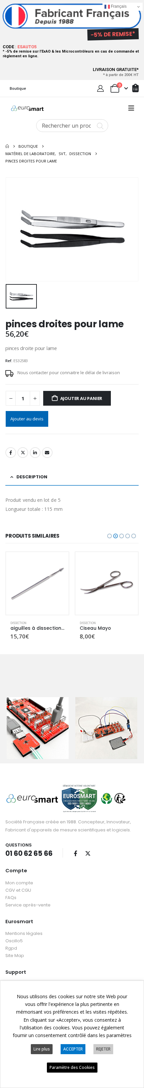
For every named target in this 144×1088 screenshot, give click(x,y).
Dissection (18, 623)
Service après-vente (28, 905)
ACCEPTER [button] (73, 1049)
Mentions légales (24, 933)
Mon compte (19, 883)
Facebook (10, 452)
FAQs (10, 897)
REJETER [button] (103, 1049)
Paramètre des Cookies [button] (72, 1067)
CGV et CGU (18, 890)
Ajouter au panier (81, 398)
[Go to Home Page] (7, 146)
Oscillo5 (14, 941)
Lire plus (41, 1049)
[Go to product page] (37, 583)
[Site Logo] (27, 108)
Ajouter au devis (27, 419)
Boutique (18, 88)
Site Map (14, 955)
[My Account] (100, 88)
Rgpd (11, 948)
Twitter (22, 452)
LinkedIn (35, 452)
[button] (131, 108)
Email (47, 452)
